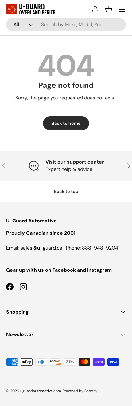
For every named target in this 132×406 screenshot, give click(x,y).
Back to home (66, 123)
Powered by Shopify (80, 390)
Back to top (66, 191)
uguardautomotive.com (40, 390)
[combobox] (66, 24)
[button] (108, 9)
